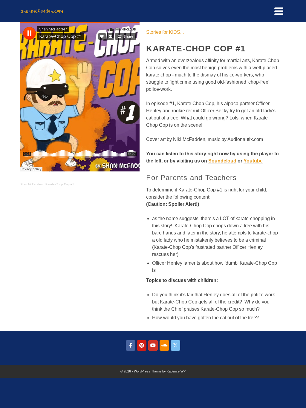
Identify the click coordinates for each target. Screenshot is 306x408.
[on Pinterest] (141, 345)
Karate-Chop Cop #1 (59, 184)
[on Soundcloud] (164, 345)
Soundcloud (222, 160)
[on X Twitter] (175, 345)
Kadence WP (176, 371)
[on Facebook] (130, 345)
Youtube (253, 160)
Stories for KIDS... (165, 32)
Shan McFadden (31, 184)
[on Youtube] (153, 345)
